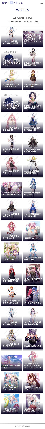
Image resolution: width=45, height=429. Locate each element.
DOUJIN (28, 21)
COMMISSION (14, 21)
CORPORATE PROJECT (22, 17)
